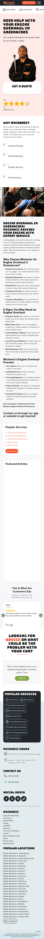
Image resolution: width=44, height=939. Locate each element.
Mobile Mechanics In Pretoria (14, 869)
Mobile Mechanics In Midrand (14, 871)
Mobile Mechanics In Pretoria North (16, 914)
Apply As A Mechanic (11, 816)
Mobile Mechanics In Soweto (13, 896)
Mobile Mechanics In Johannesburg (16, 853)
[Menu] (38, 3)
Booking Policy (8, 843)
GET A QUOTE (28, 3)
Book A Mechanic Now (11, 836)
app (36, 413)
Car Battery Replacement (17, 433)
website (12, 416)
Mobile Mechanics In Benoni (13, 879)
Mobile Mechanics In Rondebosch (15, 901)
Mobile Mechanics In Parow (13, 899)
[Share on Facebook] (6, 799)
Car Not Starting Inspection (18, 439)
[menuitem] (38, 3)
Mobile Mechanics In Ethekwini (14, 866)
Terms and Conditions (11, 831)
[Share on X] (12, 799)
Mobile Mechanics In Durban (13, 863)
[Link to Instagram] (18, 799)
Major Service (13, 442)
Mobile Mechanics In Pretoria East (15, 911)
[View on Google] (9, 625)
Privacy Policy (8, 841)
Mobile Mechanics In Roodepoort (15, 891)
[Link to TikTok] (24, 799)
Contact (6, 833)
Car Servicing (27, 9)
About (5, 838)
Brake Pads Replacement (17, 436)
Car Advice (7, 818)
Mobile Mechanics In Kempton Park (16, 886)
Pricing (5, 823)
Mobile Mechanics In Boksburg (14, 881)
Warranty (6, 828)
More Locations (10, 921)
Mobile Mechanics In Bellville (13, 904)
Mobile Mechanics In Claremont (15, 909)
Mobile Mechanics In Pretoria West (16, 917)
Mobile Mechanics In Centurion (14, 876)
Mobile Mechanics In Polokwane (15, 906)
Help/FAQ (6, 826)
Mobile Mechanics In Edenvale (14, 889)
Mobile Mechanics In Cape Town (15, 861)
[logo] (9, 3)
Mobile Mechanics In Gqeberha (14, 856)
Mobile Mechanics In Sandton (14, 874)
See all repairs (12, 451)
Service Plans (10, 9)
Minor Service (13, 445)
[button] (3, 615)
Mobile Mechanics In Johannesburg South (18, 858)
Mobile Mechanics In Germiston (14, 884)
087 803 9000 (13, 776)
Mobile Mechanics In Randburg (14, 894)
